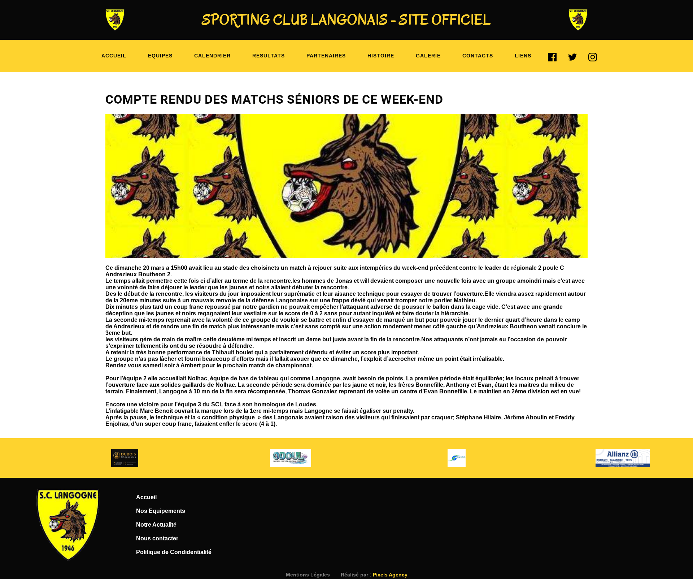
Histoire (380, 56)
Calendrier (212, 56)
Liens (523, 56)
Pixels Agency (390, 575)
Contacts (477, 56)
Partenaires (326, 56)
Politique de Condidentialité (174, 552)
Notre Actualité (156, 525)
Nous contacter (157, 538)
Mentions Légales (308, 575)
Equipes (160, 56)
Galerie (428, 56)
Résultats (268, 56)
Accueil (113, 56)
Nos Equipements (160, 511)
